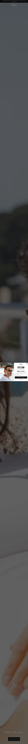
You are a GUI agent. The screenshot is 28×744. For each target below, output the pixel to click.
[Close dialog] (27, 363)
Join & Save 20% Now (21, 377)
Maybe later (21, 379)
